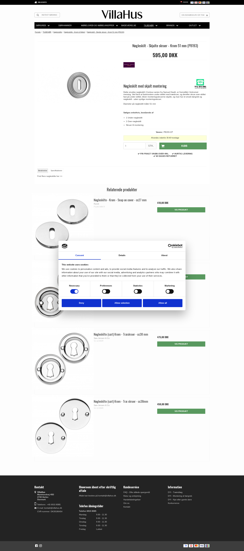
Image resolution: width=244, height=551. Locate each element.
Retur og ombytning (132, 496)
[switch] (106, 291)
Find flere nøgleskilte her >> (49, 176)
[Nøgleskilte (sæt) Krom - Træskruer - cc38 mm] (63, 358)
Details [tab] (122, 255)
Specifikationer (56, 171)
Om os (126, 503)
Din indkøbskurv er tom (193, 15)
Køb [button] (184, 145)
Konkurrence (173, 503)
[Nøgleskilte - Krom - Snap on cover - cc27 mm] (63, 224)
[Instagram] (40, 545)
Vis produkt (181, 210)
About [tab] (164, 255)
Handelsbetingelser (132, 499)
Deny (81, 303)
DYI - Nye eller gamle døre (180, 499)
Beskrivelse (42, 171)
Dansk (185, 2)
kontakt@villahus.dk (53, 508)
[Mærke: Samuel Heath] (130, 69)
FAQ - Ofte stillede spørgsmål (136, 492)
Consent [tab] (79, 255)
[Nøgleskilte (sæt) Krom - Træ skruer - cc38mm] (63, 425)
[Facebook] (36, 545)
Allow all (162, 303)
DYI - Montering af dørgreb (180, 496)
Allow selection (122, 303)
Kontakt (126, 507)
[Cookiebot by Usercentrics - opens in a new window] (170, 246)
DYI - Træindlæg (175, 492)
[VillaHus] (122, 14)
